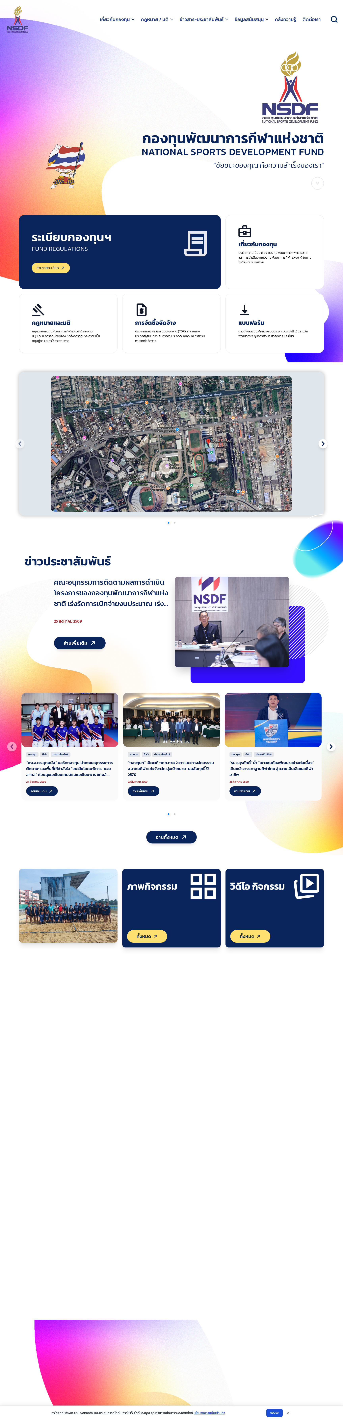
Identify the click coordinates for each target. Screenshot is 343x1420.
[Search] (334, 19)
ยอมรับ (274, 1413)
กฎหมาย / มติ (155, 19)
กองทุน (32, 754)
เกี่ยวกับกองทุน (115, 19)
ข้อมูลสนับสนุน (249, 19)
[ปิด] (288, 1413)
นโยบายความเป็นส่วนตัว (209, 1412)
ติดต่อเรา (312, 19)
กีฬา (44, 754)
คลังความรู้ (285, 19)
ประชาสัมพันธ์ (60, 754)
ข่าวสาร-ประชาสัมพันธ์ (202, 19)
